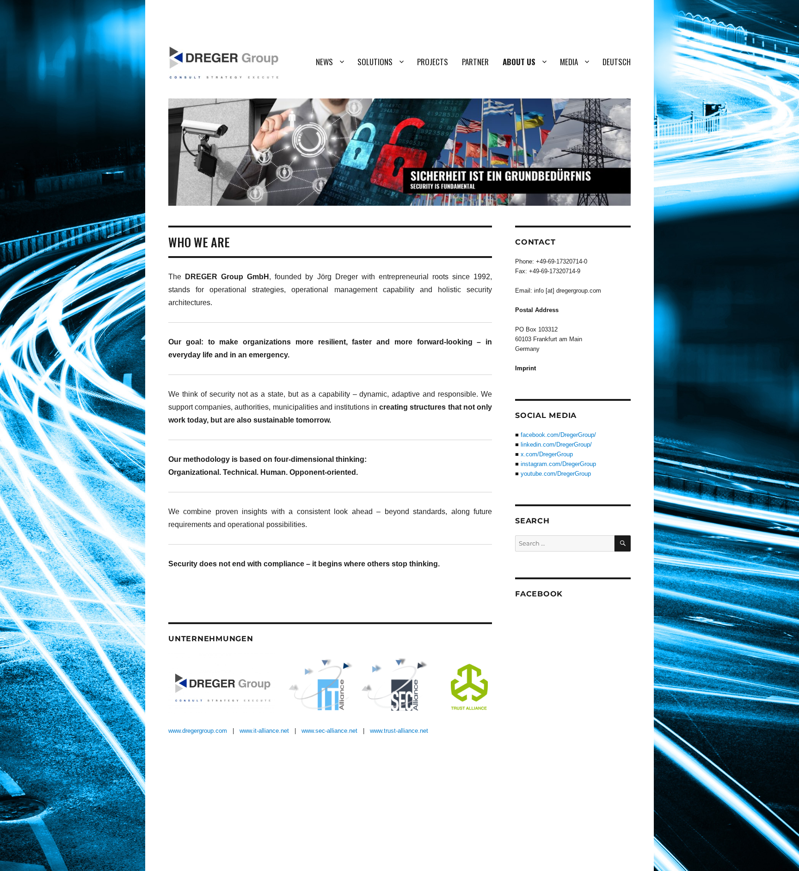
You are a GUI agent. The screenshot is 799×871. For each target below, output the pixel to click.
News (324, 61)
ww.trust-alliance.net (401, 730)
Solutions (375, 61)
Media (569, 61)
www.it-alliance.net (264, 730)
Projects (432, 61)
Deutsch (616, 61)
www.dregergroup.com (197, 730)
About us (519, 61)
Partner (475, 61)
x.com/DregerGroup (547, 454)
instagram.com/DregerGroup (558, 463)
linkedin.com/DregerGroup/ (556, 444)
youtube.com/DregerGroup (556, 473)
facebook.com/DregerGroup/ (558, 434)
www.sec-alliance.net (329, 730)
